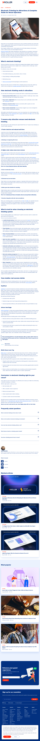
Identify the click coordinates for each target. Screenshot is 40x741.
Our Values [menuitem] (19, 712)
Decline (15, 736)
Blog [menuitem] (25, 709)
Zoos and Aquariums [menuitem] (11, 720)
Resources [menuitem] (26, 707)
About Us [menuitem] (18, 709)
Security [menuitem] (18, 720)
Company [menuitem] (18, 707)
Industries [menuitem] (11, 707)
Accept (7, 736)
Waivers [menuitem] (3, 719)
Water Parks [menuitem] (12, 716)
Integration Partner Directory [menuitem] (20, 716)
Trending (3, 588)
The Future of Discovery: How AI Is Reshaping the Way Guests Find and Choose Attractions (19, 498)
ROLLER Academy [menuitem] (25, 711)
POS (23, 201)
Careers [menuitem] (18, 710)
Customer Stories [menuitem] (27, 716)
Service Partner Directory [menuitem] (19, 719)
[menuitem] (4, 702)
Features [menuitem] (3, 707)
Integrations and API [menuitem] (5, 724)
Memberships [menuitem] (4, 718)
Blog (2, 7)
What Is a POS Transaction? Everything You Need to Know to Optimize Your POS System (19, 647)
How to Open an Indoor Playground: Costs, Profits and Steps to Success (17, 590)
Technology (8, 7)
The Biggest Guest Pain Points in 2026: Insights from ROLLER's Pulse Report (18, 526)
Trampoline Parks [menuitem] (12, 709)
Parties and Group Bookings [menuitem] (5, 715)
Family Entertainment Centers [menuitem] (12, 711)
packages (34, 157)
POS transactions (21, 154)
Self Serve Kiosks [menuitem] (5, 720)
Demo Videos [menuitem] (26, 713)
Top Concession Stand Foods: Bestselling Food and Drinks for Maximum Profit (19, 618)
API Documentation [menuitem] (34, 712)
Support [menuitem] (33, 707)
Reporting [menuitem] (4, 721)
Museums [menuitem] (11, 717)
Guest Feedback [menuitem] (5, 716)
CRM (27, 201)
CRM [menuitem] (3, 713)
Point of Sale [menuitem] (4, 711)
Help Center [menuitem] (34, 710)
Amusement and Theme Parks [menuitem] (12, 715)
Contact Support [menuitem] (34, 709)
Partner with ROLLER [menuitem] (19, 714)
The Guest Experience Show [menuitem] (27, 715)
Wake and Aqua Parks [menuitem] (12, 722)
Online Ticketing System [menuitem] (5, 710)
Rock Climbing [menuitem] (12, 723)
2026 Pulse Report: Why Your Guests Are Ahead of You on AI (15, 553)
